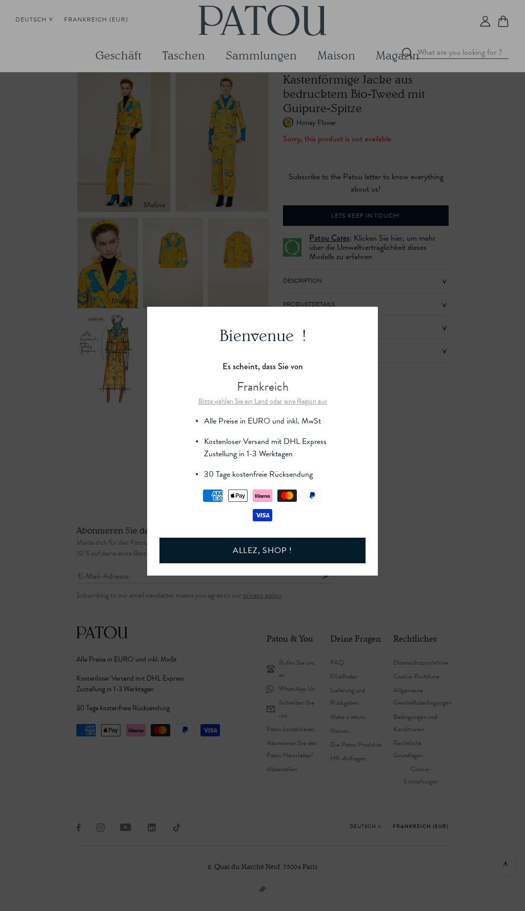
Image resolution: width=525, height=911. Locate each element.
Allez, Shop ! (262, 550)
